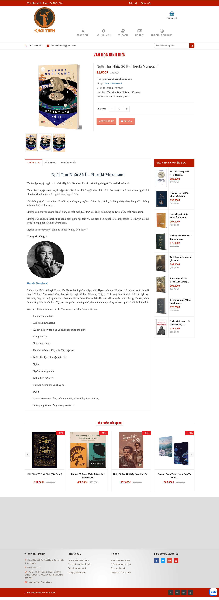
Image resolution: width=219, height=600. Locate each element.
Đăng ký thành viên (77, 572)
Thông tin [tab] (33, 162)
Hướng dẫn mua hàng (78, 560)
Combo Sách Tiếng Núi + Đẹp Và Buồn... (174, 476)
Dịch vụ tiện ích (118, 568)
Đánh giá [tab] (50, 162)
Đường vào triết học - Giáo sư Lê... (181, 237)
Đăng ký (133, 3)
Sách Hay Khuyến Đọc (171, 162)
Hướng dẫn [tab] (69, 162)
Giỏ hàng (172, 18)
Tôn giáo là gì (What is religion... (180, 301)
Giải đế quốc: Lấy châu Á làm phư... (179, 216)
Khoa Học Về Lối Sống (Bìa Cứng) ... (179, 280)
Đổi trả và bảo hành (77, 568)
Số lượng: (101, 109)
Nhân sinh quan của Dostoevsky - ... (180, 323)
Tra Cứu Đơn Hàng (162, 35)
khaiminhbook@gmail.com (63, 45)
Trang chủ (83, 35)
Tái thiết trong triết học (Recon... (179, 173)
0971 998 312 (107, 121)
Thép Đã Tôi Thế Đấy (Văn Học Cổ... (131, 474)
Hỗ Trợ (139, 35)
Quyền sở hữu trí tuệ (121, 572)
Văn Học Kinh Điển (109, 55)
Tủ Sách (123, 35)
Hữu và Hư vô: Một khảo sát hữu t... (179, 194)
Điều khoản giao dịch (121, 564)
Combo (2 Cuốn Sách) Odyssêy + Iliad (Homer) (88, 476)
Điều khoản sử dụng (120, 560)
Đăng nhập (146, 3)
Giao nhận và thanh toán (79, 564)
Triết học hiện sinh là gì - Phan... (180, 259)
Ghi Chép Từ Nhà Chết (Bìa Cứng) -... (44, 476)
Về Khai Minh (104, 35)
